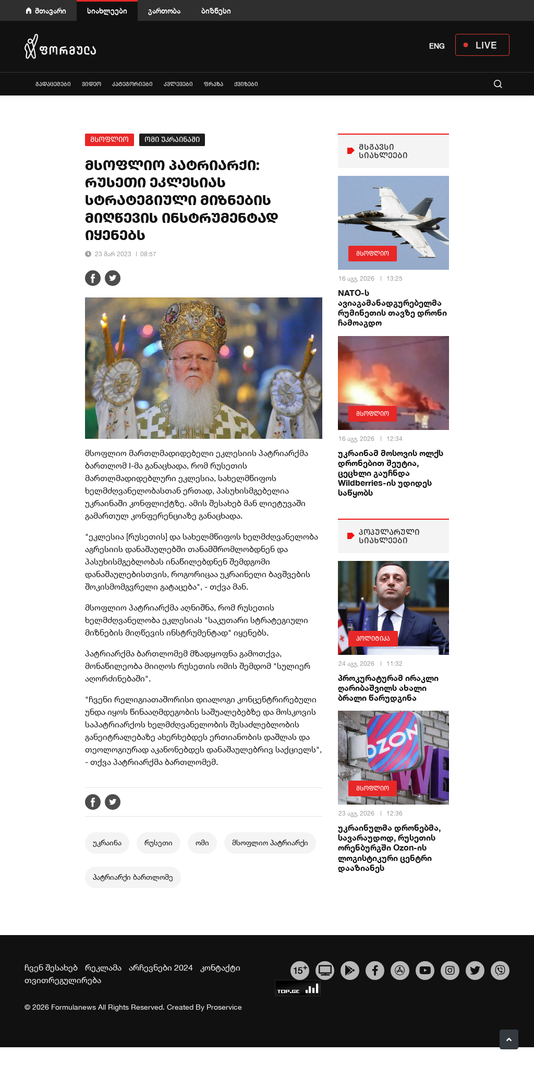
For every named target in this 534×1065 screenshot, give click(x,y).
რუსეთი (158, 843)
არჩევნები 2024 (161, 967)
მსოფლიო (109, 139)
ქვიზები (246, 84)
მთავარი (50, 10)
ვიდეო (91, 84)
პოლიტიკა (373, 638)
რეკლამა (103, 967)
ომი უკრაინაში (172, 139)
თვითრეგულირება (63, 980)
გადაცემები (53, 84)
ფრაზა (213, 84)
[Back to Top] (509, 1039)
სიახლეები (107, 10)
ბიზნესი (216, 10)
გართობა (164, 10)
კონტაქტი (220, 967)
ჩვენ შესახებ (51, 967)
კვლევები (178, 84)
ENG (437, 46)
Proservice (224, 1007)
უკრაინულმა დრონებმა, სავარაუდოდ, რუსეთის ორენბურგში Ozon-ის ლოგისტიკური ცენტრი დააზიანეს (389, 847)
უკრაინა (107, 843)
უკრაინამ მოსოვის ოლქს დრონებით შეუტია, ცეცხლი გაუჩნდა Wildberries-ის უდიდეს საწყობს (390, 473)
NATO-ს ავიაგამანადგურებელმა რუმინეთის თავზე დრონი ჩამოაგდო (392, 308)
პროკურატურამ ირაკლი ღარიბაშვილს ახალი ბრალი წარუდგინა (388, 687)
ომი (202, 843)
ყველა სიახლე (24, 83)
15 (300, 969)
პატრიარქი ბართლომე (133, 877)
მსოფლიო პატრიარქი (270, 843)
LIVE (486, 45)
